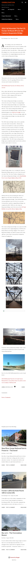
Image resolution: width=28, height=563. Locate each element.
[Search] (22, 2)
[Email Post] (15, 387)
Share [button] (23, 387)
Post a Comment (6, 397)
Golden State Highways (7, 19)
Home (3, 9)
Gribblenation (8, 2)
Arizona (7, 387)
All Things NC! (11, 9)
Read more (23, 465)
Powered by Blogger (15, 557)
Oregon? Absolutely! (6, 16)
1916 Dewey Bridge (16, 112)
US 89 (11, 387)
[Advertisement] (14, 412)
